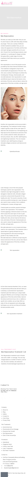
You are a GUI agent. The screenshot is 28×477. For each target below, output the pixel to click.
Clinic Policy (4, 392)
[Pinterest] (18, 403)
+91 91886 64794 (5, 387)
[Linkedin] (14, 403)
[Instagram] (10, 403)
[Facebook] (2, 403)
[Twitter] (6, 403)
